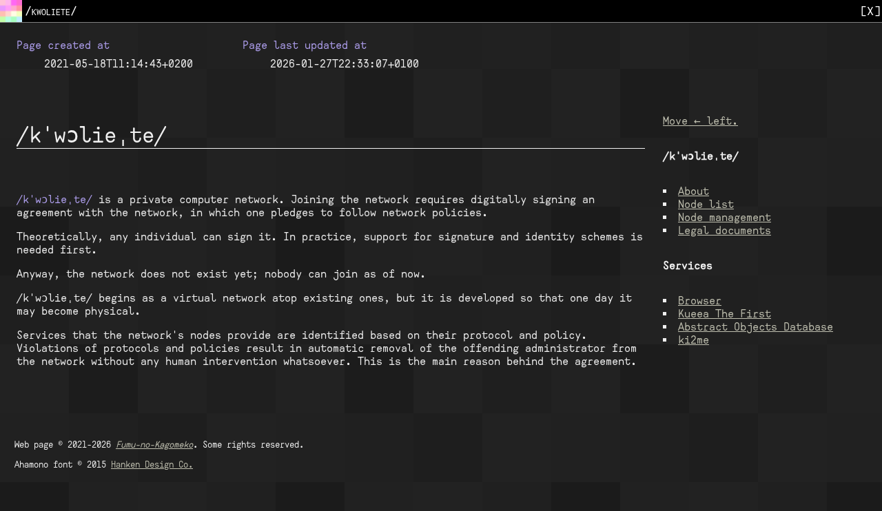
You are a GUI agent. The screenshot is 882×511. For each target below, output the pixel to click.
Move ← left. (700, 120)
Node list (706, 204)
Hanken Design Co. (152, 464)
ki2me (693, 339)
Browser (699, 300)
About (693, 191)
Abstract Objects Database (755, 326)
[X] (870, 10)
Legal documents (724, 230)
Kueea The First (724, 313)
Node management (724, 217)
